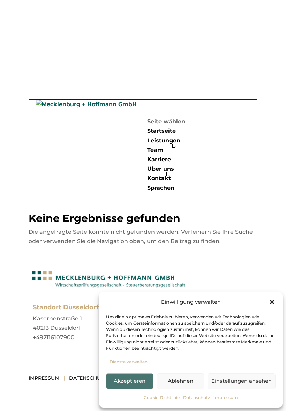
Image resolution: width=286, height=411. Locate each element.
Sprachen (160, 188)
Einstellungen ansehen (241, 381)
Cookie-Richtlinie (162, 397)
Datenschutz (196, 397)
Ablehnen (180, 381)
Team (155, 150)
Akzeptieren (129, 381)
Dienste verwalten (129, 361)
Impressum (225, 397)
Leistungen (163, 140)
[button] (272, 301)
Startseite (161, 130)
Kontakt (159, 178)
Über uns (160, 168)
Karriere (159, 159)
